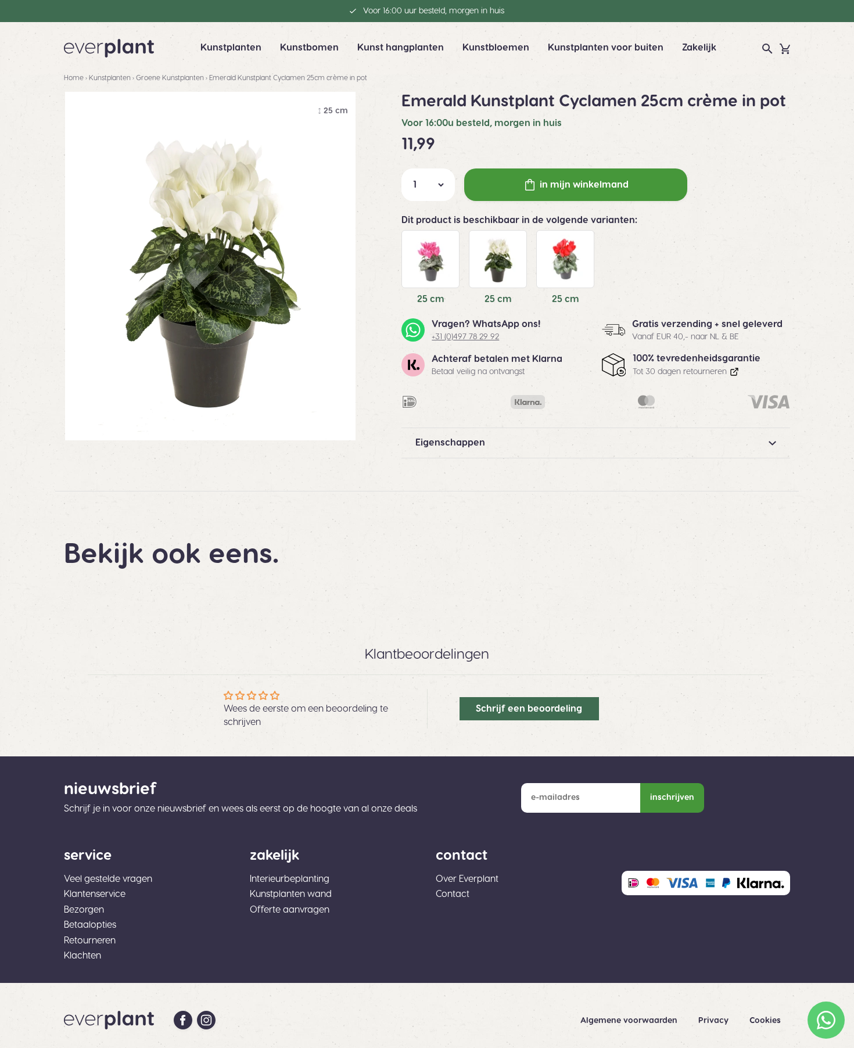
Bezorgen (84, 909)
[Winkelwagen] (785, 49)
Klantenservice (94, 894)
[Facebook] (183, 1020)
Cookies (765, 1021)
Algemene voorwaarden (630, 1021)
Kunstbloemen (495, 47)
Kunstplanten (230, 47)
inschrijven (672, 798)
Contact (452, 894)
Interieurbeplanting (289, 879)
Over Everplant (467, 879)
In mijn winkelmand (584, 184)
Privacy (714, 1021)
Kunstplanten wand (291, 894)
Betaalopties (90, 924)
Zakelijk (699, 47)
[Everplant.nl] (109, 48)
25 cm (430, 299)
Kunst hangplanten (400, 47)
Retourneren (90, 940)
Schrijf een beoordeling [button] (529, 708)
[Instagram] (206, 1020)
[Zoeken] (767, 49)
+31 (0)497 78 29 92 (465, 337)
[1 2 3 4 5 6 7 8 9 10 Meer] (428, 184)
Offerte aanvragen (289, 909)
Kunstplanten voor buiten (605, 47)
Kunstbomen (309, 47)
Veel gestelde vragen (108, 879)
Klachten (82, 955)
